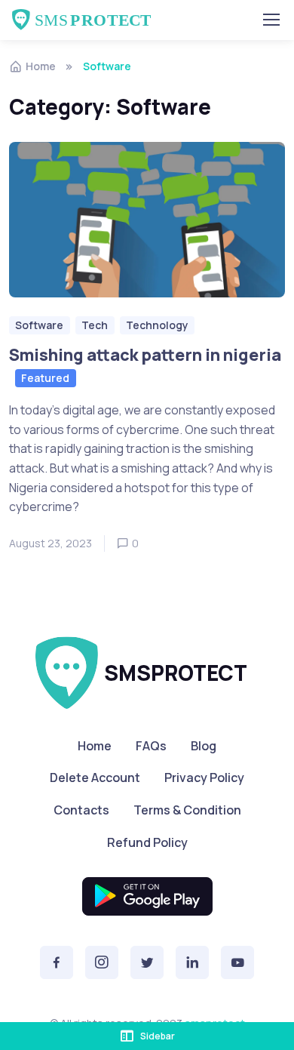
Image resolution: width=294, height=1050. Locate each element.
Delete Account (95, 777)
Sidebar (157, 1036)
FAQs (151, 745)
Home (41, 66)
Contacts (81, 810)
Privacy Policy (204, 777)
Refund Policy (147, 842)
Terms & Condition (187, 810)
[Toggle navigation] (270, 19)
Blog (203, 745)
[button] (56, 962)
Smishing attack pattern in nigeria (145, 354)
